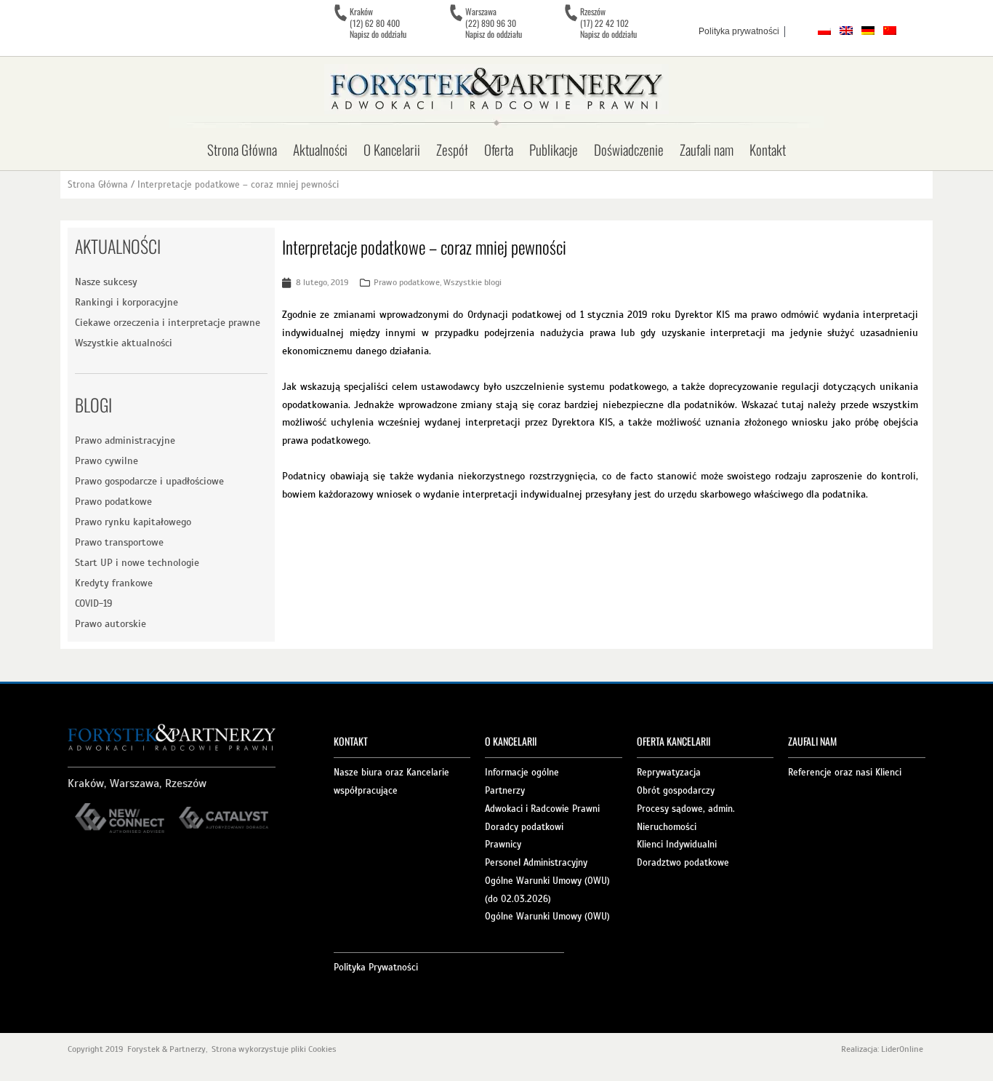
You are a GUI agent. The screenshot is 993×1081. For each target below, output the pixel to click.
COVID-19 (93, 603)
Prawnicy (503, 844)
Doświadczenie (629, 149)
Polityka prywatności (739, 31)
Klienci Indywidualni (677, 844)
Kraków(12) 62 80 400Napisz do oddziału (378, 22)
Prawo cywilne (106, 461)
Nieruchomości (666, 827)
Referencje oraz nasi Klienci (844, 772)
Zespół (452, 149)
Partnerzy (505, 791)
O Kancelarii (391, 149)
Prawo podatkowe (113, 501)
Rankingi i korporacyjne (126, 302)
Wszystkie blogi (472, 282)
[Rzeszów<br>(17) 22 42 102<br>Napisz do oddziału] (570, 13)
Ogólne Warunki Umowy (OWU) (547, 916)
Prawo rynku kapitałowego (133, 522)
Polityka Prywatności (376, 967)
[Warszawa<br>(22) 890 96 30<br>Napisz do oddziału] (456, 13)
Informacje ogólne (522, 772)
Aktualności (320, 149)
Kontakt (767, 149)
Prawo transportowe (119, 542)
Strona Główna (242, 149)
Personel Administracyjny (536, 863)
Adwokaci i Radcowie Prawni (542, 809)
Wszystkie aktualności (123, 343)
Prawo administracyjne (125, 440)
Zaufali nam (706, 149)
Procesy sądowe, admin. (686, 809)
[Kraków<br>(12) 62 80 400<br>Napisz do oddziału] (340, 13)
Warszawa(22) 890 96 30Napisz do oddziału (493, 22)
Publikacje (553, 149)
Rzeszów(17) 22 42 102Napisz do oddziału (608, 22)
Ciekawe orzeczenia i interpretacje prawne (167, 322)
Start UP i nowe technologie (137, 563)
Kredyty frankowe (114, 583)
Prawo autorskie (110, 624)
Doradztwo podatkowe (683, 863)
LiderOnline (903, 1049)
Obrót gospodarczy (676, 791)
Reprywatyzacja (669, 772)
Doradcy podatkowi (524, 827)
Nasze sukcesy (106, 282)
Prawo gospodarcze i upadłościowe (149, 481)
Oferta (498, 149)
